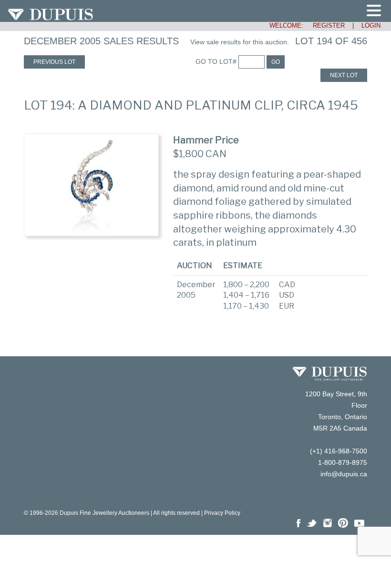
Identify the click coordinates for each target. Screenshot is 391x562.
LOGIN (371, 25)
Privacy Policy (222, 513)
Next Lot (344, 75)
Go (275, 62)
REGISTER (325, 25)
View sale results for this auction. (239, 42)
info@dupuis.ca (343, 474)
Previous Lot (54, 62)
